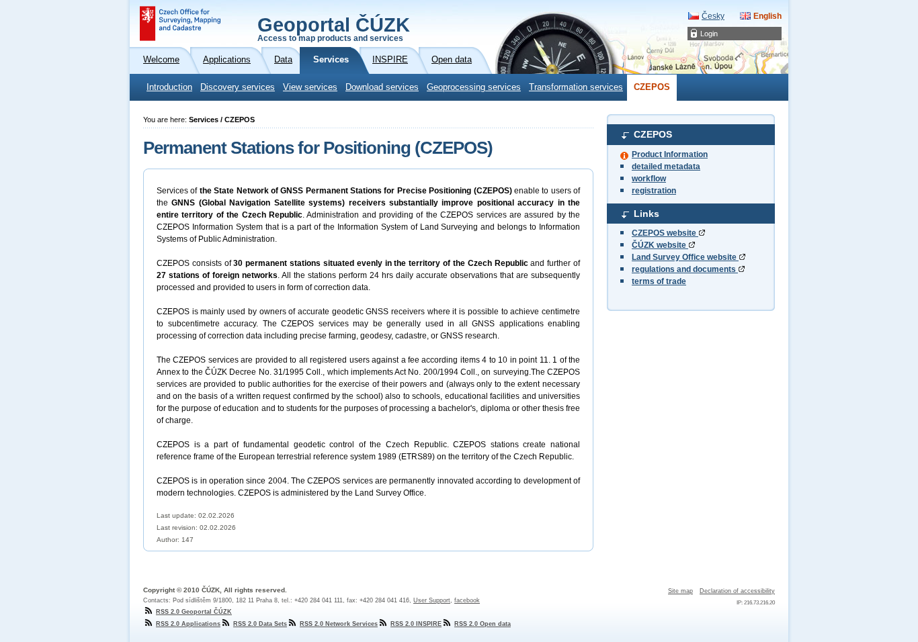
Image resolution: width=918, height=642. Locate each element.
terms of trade (659, 281)
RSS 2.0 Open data (482, 624)
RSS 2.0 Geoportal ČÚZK (194, 611)
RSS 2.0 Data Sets (260, 624)
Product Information (670, 154)
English (767, 16)
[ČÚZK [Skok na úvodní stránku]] (180, 23)
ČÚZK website (660, 245)
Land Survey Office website (685, 257)
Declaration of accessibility (737, 591)
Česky (713, 16)
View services (310, 87)
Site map (680, 591)
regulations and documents (685, 269)
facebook (467, 600)
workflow (649, 178)
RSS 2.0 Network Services (339, 624)
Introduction (169, 87)
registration (654, 190)
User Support (431, 600)
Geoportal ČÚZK (333, 28)
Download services (382, 87)
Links (646, 213)
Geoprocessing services (474, 87)
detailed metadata (666, 166)
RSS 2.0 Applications (188, 624)
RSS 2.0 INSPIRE (416, 624)
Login (709, 34)
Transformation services (576, 87)
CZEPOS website (665, 233)
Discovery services (237, 87)
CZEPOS (652, 87)
